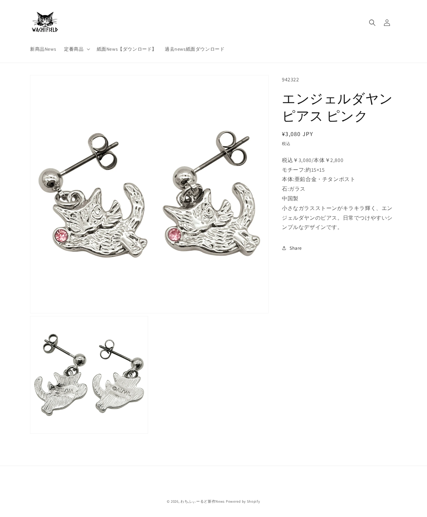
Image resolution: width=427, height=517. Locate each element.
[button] (76, 49)
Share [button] (296, 248)
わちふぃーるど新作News (202, 501)
